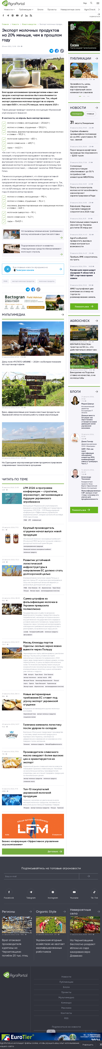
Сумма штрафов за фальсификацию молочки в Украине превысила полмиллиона (40, 604)
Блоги (40, 9)
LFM (29, 520)
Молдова (26, 808)
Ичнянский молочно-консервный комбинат (37, 549)
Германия (60, 808)
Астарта (30, 674)
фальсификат (28, 634)
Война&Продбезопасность (54, 744)
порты (26, 683)
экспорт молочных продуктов (23, 281)
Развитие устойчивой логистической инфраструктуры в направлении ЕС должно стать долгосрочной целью (43, 566)
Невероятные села (70, 9)
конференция (36, 520)
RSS (66, 1018)
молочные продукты (46, 281)
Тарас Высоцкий (40, 683)
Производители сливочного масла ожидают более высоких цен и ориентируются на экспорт (43, 757)
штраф (26, 631)
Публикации (66, 982)
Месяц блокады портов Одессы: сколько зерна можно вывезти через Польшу (42, 646)
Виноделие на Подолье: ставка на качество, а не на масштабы (82, 375)
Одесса (31, 683)
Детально (53, 851)
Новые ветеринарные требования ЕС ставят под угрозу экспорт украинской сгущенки (40, 699)
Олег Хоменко (32, 588)
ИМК (49, 677)
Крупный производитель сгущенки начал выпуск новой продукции (42, 531)
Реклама (66, 1008)
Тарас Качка (56, 588)
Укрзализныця (51, 683)
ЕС (40, 588)
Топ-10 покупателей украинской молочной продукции (37, 793)
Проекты (52, 9)
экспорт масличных (30, 677)
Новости (15, 24)
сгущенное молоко (30, 717)
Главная (5, 24)
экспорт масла (42, 677)
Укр (85, 3)
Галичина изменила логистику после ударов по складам (42, 726)
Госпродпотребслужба (36, 631)
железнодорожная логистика (50, 590)
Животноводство (29, 24)
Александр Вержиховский (44, 680)
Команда (66, 1002)
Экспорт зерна (35, 590)
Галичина (27, 744)
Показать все (82, 306)
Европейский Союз (30, 714)
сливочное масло (29, 781)
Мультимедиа (66, 997)
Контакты (66, 1013)
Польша (26, 590)
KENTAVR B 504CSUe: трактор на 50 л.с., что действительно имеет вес (83, 347)
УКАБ (5, 281)
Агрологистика (46, 588)
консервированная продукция (33, 546)
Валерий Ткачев (29, 680)
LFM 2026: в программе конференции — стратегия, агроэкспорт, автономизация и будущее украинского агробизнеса (43, 494)
